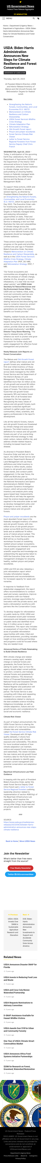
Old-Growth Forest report (20, 129)
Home (5, 26)
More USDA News (27, 841)
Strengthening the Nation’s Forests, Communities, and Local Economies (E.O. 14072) (23, 106)
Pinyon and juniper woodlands (22, 132)
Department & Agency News (21, 26)
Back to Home (12, 841)
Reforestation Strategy (19, 127)
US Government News (20, 6)
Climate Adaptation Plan (19, 124)
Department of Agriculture (13, 28)
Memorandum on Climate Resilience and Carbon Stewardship (20, 114)
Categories (33, 1156)
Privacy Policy (20, 1158)
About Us (24, 1156)
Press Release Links (11, 1156)
